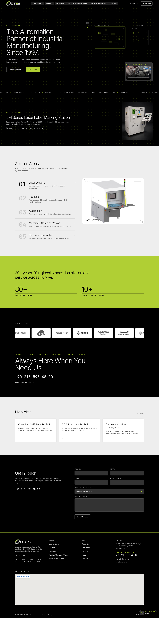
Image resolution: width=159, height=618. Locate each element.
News (84, 555)
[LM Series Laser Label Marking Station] (137, 121)
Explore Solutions (15, 70)
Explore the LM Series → (32, 128)
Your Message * (81, 497)
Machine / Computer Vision (77, 3)
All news (140, 413)
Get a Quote (146, 3)
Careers (85, 551)
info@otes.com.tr (122, 562)
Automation (60, 3)
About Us (85, 544)
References (86, 548)
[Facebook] (20, 555)
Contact (85, 559)
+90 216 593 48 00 (34, 377)
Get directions (120, 548)
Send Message (82, 517)
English (135, 3)
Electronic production (98, 3)
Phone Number (115, 478)
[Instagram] (16, 555)
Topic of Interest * (83, 487)
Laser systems (38, 3)
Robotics (49, 3)
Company (113, 3)
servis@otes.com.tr (25, 382)
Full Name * (79, 469)
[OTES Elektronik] (13, 3)
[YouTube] (24, 555)
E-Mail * (78, 478)
